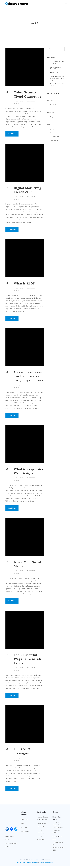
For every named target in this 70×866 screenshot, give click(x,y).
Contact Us (25, 831)
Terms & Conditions (32, 862)
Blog (17, 103)
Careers (24, 827)
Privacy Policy (21, 862)
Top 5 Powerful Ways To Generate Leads (28, 659)
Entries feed (53, 133)
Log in (52, 129)
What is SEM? (25, 283)
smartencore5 (31, 101)
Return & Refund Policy (46, 862)
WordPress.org (54, 140)
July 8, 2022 (19, 101)
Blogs (23, 823)
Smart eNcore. (34, 859)
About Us (24, 819)
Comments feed (54, 136)
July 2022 (53, 104)
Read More (11, 134)
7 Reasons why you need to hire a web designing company (28, 376)
